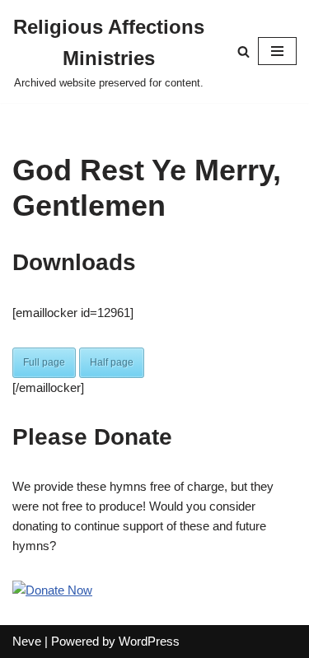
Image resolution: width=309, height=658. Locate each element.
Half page (111, 362)
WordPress (149, 641)
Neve (26, 641)
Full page (44, 362)
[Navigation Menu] (277, 51)
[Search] (243, 51)
